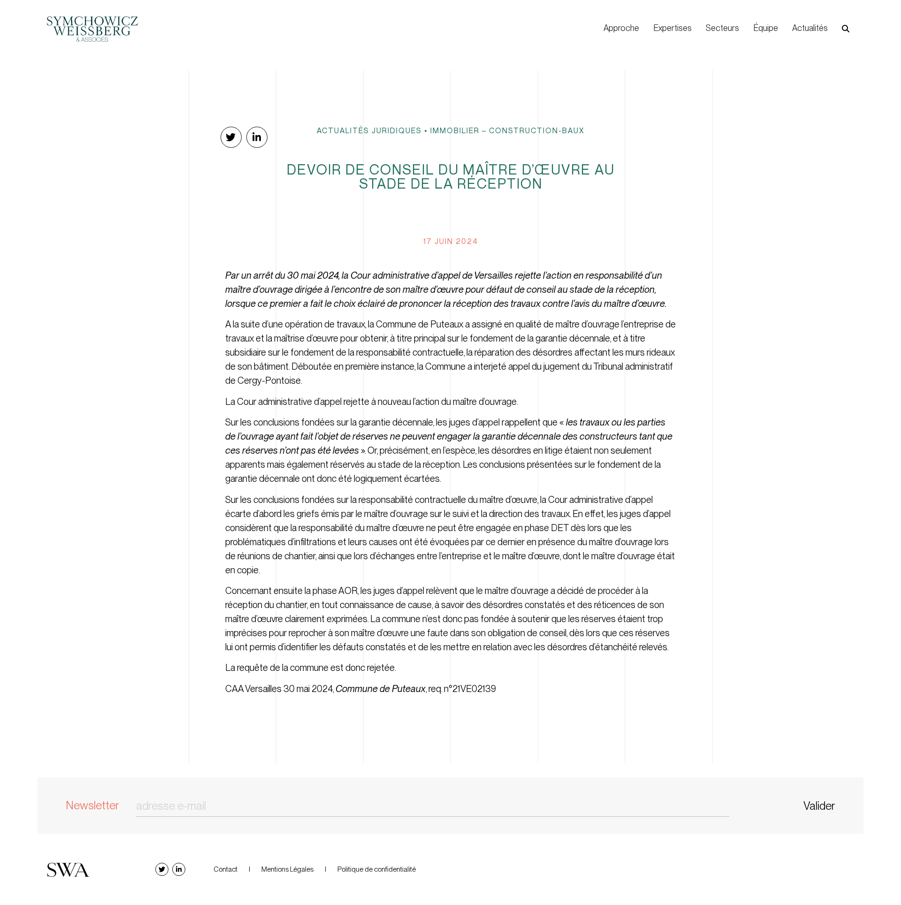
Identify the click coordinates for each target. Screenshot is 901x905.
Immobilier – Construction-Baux (507, 130)
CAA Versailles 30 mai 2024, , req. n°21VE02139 (360, 688)
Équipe (765, 28)
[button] (845, 29)
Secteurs (722, 28)
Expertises (672, 28)
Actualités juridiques (369, 130)
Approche (621, 28)
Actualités (810, 28)
